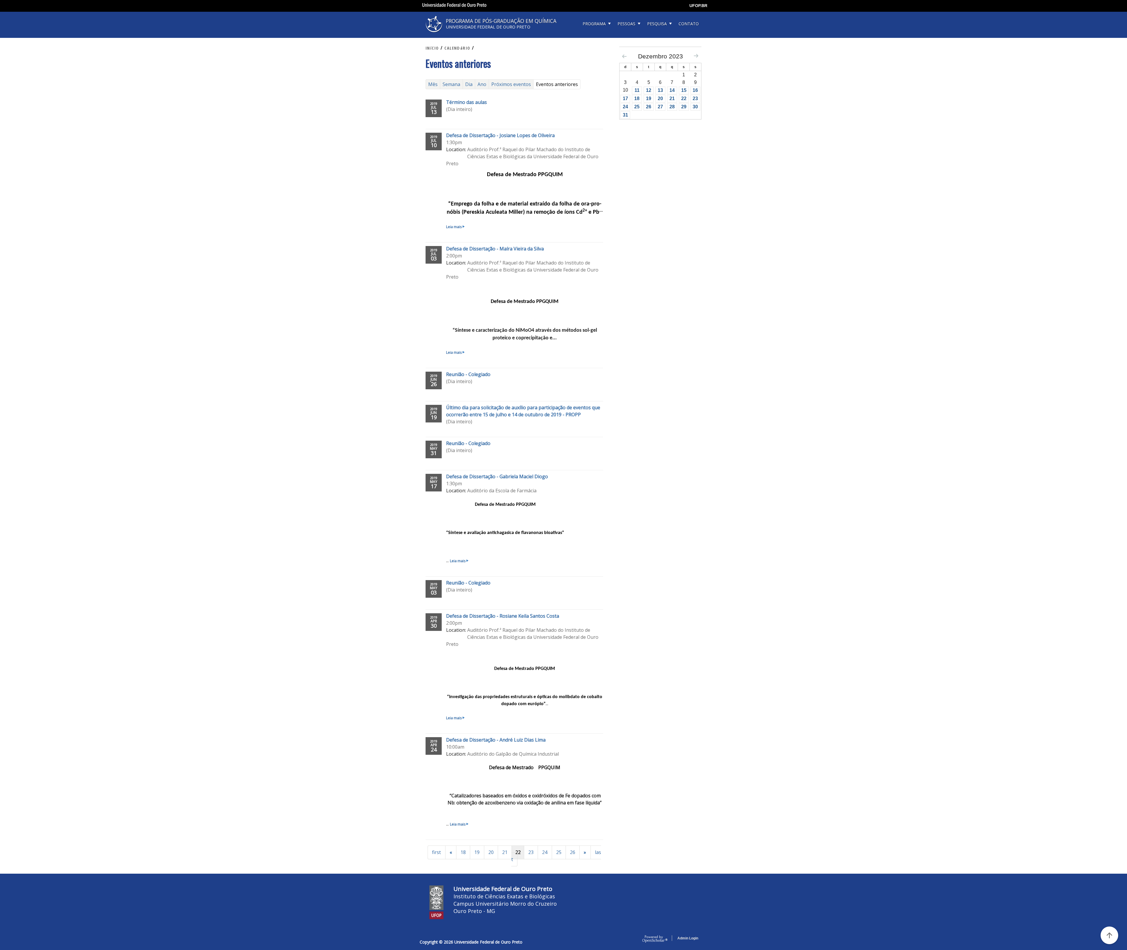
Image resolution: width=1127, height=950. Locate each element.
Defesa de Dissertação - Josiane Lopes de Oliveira (500, 135)
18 (463, 852)
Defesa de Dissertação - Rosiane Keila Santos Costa (502, 616)
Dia (469, 84)
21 (504, 852)
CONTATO (689, 23)
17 (625, 98)
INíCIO (432, 48)
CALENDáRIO (457, 48)
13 (660, 90)
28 (672, 106)
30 (695, 106)
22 (683, 98)
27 (660, 106)
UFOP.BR (698, 5)
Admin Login (687, 938)
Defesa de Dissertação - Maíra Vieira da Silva (495, 248)
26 (572, 852)
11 (637, 90)
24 (544, 852)
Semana (451, 84)
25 (558, 852)
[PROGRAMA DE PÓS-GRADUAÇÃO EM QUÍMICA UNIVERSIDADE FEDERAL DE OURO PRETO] (493, 34)
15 (683, 90)
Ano (482, 84)
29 (683, 106)
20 (491, 852)
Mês (433, 84)
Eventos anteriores (558, 84)
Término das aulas (466, 102)
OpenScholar (654, 939)
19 (477, 852)
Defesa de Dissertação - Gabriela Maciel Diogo (497, 476)
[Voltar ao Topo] (1109, 935)
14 (672, 90)
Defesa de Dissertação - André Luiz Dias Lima (496, 740)
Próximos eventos (511, 84)
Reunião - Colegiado (468, 374)
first (436, 852)
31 (625, 114)
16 (695, 90)
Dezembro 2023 (660, 56)
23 (531, 852)
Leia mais (455, 226)
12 (648, 90)
